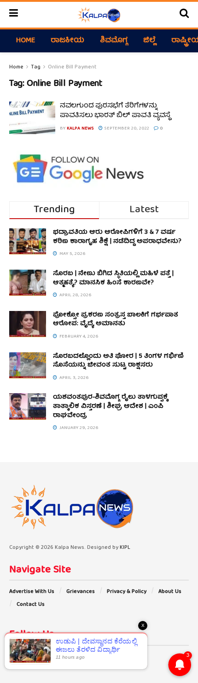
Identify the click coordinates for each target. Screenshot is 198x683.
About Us (169, 592)
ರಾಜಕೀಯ (67, 40)
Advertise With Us (31, 592)
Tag (36, 67)
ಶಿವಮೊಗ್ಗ (114, 40)
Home (25, 40)
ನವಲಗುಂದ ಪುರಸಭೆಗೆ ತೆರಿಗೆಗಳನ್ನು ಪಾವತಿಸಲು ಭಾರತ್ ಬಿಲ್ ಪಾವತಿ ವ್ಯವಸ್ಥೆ (115, 111)
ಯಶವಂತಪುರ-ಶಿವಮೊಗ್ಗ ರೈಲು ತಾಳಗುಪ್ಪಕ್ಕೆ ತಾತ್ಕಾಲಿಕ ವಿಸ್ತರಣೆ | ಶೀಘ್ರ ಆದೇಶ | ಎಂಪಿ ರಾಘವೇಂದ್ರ (110, 406)
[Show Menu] (13, 14)
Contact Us (31, 605)
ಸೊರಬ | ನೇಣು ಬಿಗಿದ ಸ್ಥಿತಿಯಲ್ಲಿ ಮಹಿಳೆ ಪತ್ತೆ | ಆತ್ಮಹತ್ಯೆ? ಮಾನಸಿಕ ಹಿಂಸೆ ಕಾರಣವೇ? (113, 278)
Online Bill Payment (72, 67)
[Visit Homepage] (99, 15)
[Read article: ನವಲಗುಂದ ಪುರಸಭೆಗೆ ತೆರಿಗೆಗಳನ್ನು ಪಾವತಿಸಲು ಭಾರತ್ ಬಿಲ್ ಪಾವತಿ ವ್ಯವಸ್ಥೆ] (32, 118)
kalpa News (80, 128)
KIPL (125, 548)
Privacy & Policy (126, 592)
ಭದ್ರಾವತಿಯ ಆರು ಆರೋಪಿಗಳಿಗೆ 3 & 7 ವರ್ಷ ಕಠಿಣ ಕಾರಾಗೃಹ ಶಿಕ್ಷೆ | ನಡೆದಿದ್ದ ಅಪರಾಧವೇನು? (117, 237)
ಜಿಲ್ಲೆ (149, 40)
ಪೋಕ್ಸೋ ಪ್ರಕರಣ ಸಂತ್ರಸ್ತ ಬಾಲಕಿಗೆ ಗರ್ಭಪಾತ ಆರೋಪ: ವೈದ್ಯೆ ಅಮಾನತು (115, 320)
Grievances (80, 592)
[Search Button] (184, 14)
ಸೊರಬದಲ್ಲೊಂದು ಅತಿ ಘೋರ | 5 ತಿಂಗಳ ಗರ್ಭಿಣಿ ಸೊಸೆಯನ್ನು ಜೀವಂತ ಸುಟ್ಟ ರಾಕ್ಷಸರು (118, 361)
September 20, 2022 (126, 128)
